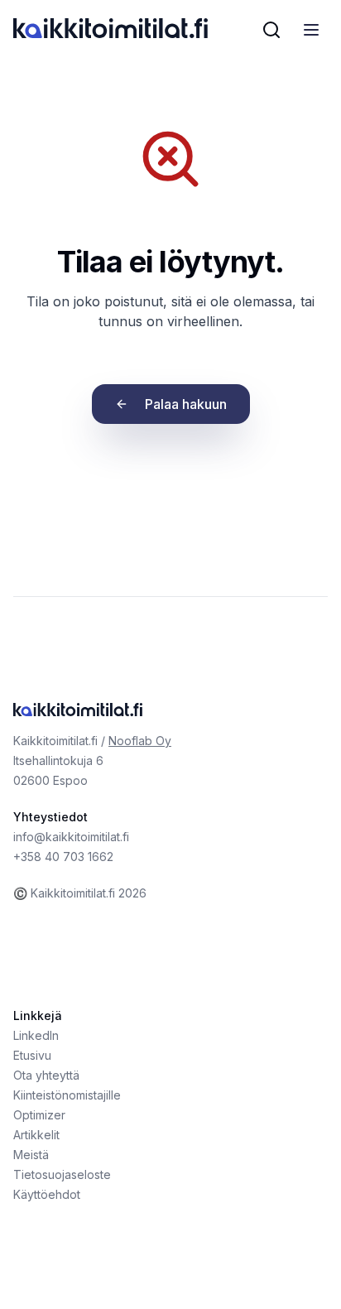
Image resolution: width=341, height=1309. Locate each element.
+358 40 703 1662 (63, 856)
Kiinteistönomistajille (67, 1095)
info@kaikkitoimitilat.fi (71, 837)
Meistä (31, 1155)
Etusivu (32, 1055)
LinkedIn (36, 1035)
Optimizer (39, 1115)
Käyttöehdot (46, 1194)
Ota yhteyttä (46, 1075)
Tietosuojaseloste (62, 1174)
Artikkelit (36, 1135)
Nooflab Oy (139, 741)
